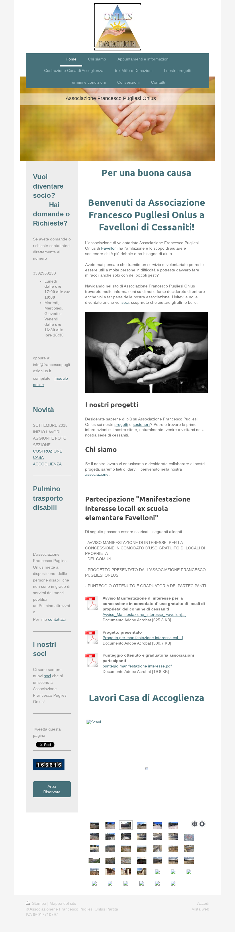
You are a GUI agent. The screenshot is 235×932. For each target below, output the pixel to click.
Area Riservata (51, 789)
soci (125, 302)
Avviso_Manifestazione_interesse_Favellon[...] (145, 614)
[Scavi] (146, 768)
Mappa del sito (63, 903)
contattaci (57, 619)
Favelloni (109, 248)
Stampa (39, 903)
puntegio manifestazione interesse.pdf (137, 666)
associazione (97, 474)
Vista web (200, 909)
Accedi (203, 903)
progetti (121, 424)
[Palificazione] (110, 836)
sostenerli (141, 424)
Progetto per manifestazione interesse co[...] (143, 637)
